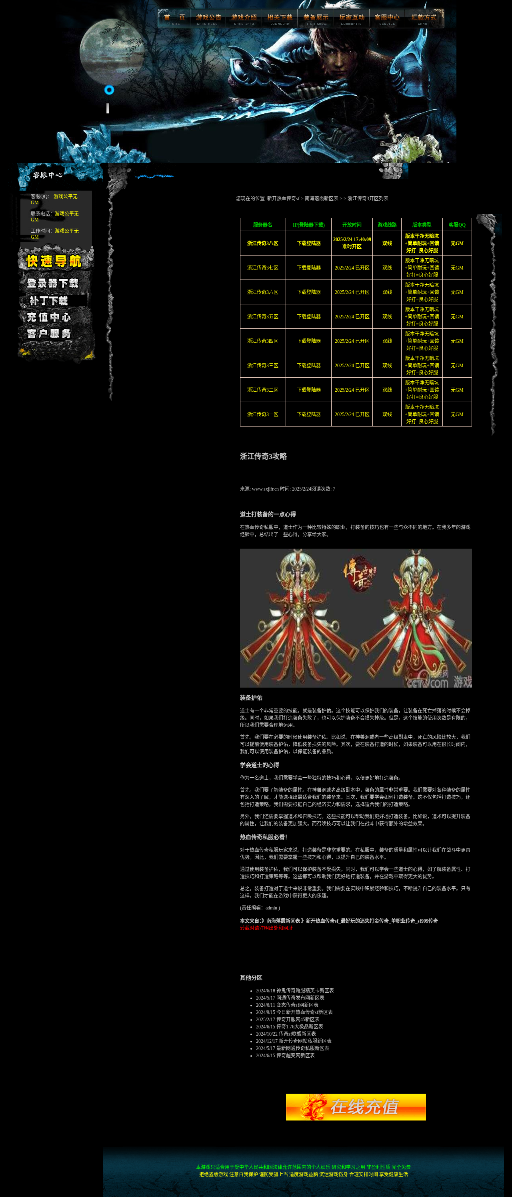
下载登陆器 (309, 268)
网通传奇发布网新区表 (300, 998)
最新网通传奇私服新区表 (302, 1048)
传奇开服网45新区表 (298, 1019)
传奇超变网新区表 (295, 1055)
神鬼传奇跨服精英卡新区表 (305, 991)
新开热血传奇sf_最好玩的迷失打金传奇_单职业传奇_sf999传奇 (372, 921)
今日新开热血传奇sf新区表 (304, 1012)
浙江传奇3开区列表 (368, 198)
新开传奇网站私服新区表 (305, 1041)
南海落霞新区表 (321, 198)
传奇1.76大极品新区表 (299, 1027)
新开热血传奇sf (283, 198)
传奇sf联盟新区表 (297, 1034)
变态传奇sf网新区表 (297, 1005)
